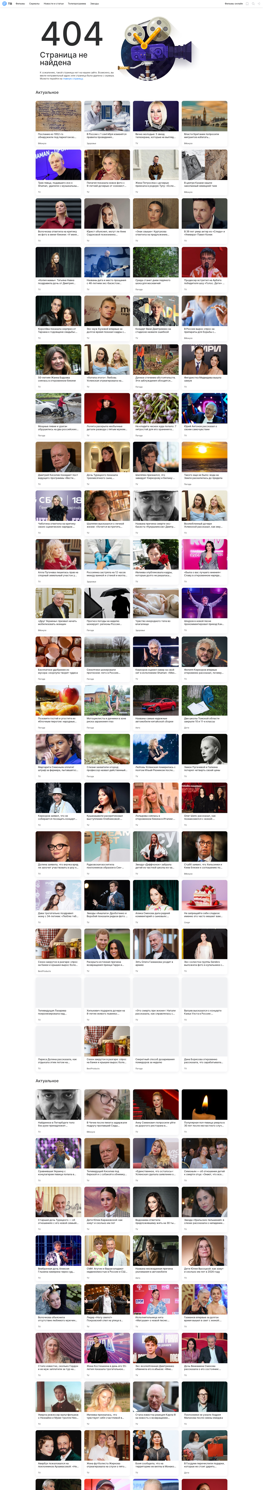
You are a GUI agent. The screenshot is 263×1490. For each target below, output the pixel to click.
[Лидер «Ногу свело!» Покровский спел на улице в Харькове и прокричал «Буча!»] (107, 1404)
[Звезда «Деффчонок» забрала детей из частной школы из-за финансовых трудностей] (156, 854)
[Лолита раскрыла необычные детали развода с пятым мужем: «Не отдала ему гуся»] (107, 416)
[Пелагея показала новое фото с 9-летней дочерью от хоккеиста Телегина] (107, 172)
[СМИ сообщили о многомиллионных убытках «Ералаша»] (156, 1146)
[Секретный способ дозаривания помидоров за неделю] (156, 1049)
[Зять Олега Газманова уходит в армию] (156, 951)
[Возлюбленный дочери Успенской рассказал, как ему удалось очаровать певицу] (204, 513)
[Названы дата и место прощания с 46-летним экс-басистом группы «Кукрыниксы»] (107, 270)
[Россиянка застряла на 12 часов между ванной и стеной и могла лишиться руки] (107, 562)
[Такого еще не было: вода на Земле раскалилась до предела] (204, 464)
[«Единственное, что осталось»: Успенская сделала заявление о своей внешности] (156, 1258)
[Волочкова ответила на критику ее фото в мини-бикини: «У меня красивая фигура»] (58, 221)
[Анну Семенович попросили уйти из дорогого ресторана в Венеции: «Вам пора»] (156, 1209)
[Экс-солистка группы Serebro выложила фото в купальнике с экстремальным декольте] (204, 951)
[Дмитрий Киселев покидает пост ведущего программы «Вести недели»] (58, 464)
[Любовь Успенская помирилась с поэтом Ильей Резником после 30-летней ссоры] (156, 757)
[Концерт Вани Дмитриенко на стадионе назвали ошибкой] (156, 318)
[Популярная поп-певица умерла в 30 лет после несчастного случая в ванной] (204, 1209)
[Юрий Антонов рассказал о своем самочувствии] (204, 416)
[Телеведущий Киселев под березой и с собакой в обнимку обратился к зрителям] (107, 1258)
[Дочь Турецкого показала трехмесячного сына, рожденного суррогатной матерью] (107, 464)
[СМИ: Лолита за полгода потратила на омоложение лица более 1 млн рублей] (58, 1097)
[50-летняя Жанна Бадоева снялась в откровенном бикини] (58, 367)
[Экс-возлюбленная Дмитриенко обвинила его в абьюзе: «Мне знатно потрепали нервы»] (156, 1453)
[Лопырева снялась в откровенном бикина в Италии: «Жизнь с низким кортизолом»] (156, 805)
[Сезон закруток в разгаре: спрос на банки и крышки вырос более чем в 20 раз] (58, 951)
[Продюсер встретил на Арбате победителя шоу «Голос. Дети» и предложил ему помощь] (204, 270)
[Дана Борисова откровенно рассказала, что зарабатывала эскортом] (204, 1049)
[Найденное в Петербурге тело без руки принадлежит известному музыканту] (58, 1209)
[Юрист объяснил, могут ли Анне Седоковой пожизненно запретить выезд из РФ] (107, 221)
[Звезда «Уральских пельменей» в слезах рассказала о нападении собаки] (204, 1307)
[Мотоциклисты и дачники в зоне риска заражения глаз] (107, 708)
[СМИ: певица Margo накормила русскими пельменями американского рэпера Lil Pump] (156, 1097)
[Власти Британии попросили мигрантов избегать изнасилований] (204, 124)
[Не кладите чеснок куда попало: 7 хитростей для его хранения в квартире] (156, 416)
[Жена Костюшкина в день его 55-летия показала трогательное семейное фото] (107, 1453)
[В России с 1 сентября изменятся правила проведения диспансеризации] (107, 124)
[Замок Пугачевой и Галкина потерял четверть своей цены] (204, 757)
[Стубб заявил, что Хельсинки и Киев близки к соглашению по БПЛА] (204, 854)
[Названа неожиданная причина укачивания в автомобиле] (156, 1355)
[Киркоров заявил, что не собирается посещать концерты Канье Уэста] (58, 805)
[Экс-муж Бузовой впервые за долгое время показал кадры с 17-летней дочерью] (107, 318)
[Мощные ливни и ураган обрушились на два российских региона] (58, 416)
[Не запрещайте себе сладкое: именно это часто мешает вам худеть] (204, 903)
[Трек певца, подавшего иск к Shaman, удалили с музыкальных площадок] (58, 172)
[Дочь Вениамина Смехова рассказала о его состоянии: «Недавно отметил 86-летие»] (204, 1453)
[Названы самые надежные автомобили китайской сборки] (156, 708)
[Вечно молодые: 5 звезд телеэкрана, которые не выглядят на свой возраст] (156, 124)
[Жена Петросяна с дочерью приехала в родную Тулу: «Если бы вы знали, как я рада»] (156, 172)
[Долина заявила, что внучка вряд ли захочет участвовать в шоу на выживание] (58, 854)
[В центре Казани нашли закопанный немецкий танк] (204, 172)
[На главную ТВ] (9, 3)
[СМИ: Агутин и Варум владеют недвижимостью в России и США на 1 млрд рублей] (107, 1355)
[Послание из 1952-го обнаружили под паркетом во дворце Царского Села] (58, 124)
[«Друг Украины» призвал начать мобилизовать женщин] (58, 610)
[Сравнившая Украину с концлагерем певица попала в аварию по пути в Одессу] (58, 1258)
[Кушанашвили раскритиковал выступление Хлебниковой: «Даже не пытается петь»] (107, 805)
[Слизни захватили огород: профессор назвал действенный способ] (107, 757)
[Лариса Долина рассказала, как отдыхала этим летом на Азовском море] (58, 1049)
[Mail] (4, 3)
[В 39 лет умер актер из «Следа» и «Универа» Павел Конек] (204, 221)
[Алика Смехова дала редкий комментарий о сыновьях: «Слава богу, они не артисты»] (156, 903)
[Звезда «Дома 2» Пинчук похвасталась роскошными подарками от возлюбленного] (107, 1146)
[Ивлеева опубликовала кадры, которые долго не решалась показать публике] (156, 562)
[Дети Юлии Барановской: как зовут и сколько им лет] (107, 1307)
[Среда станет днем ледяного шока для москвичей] (156, 270)
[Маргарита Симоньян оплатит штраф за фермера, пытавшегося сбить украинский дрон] (58, 757)
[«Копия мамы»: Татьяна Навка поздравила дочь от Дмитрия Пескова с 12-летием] (58, 270)
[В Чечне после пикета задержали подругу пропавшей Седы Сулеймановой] (107, 1209)
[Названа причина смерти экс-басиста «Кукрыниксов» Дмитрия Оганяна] (156, 513)
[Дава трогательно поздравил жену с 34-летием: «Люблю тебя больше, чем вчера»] (58, 903)
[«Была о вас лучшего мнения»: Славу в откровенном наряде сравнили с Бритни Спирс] (204, 562)
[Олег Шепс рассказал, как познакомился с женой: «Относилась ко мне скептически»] (204, 805)
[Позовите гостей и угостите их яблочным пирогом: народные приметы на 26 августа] (58, 708)
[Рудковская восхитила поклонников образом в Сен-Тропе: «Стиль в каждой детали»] (107, 854)
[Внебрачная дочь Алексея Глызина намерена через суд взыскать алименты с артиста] (58, 1355)
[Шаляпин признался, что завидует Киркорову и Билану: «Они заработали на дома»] (156, 464)
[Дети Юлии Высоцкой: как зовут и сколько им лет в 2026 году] (204, 1355)
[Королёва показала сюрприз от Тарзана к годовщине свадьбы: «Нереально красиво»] (58, 318)
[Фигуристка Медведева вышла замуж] (204, 367)
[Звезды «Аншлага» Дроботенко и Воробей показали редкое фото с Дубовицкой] (107, 903)
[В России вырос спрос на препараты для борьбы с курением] (204, 318)
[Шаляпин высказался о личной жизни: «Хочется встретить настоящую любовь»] (107, 513)
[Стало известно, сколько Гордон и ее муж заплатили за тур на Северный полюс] (58, 1453)
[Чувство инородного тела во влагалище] (156, 610)
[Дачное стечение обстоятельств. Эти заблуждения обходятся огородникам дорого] (156, 367)
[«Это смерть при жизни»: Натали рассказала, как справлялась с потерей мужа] (156, 1000)
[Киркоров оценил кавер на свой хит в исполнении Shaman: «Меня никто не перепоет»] (156, 659)
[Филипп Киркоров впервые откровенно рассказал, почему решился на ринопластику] (204, 659)
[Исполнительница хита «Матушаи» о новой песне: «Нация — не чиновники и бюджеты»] (156, 1404)
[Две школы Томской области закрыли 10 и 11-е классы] (204, 708)
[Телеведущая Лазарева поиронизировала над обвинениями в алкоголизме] (58, 1000)
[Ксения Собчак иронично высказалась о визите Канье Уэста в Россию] (204, 1097)
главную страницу (73, 78)
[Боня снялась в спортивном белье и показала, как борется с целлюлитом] (58, 1146)
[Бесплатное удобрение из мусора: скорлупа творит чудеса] (58, 659)
